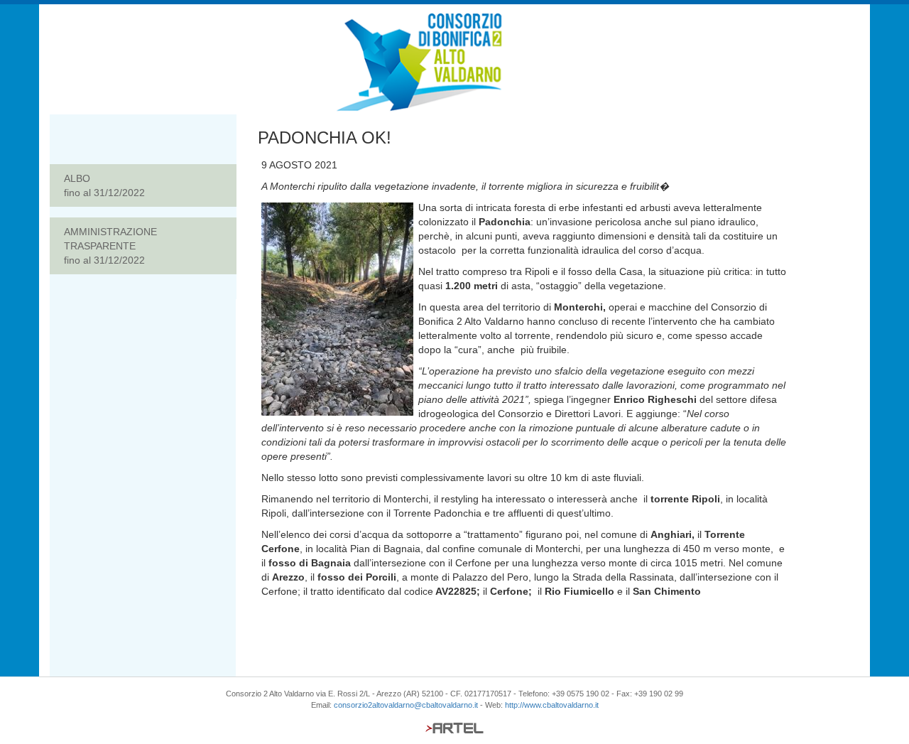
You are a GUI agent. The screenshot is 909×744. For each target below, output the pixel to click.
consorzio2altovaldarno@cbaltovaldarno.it (406, 705)
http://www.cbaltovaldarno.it (552, 705)
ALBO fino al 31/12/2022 (104, 185)
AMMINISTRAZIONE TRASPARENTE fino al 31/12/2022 (110, 246)
